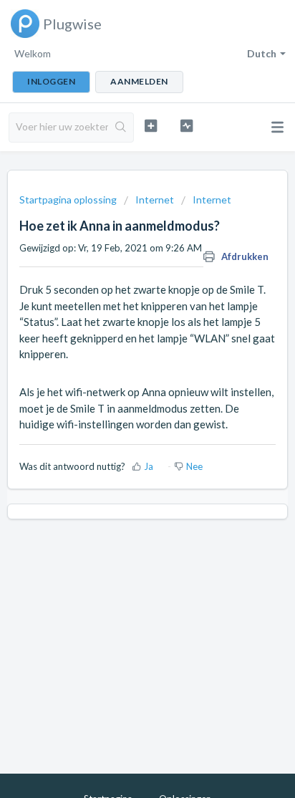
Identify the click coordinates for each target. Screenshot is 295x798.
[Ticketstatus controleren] (187, 125)
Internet (154, 199)
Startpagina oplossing (69, 199)
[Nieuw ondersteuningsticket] (151, 125)
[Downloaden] (121, 389)
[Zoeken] (120, 127)
